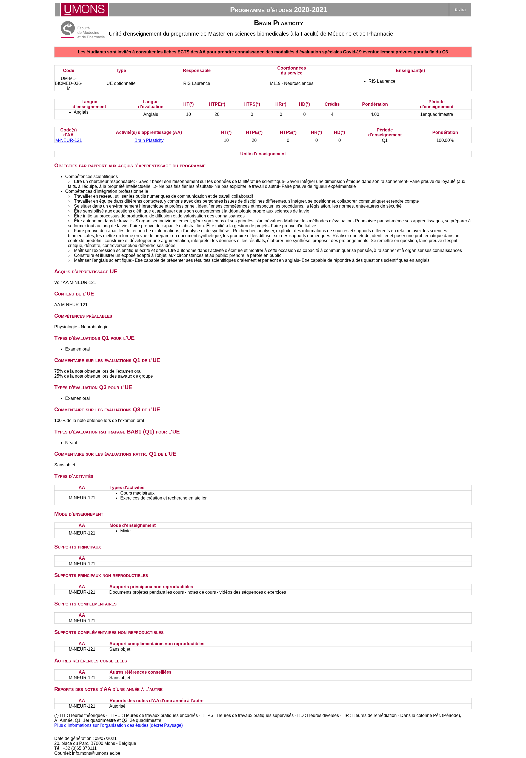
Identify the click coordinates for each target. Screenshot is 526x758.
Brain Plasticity (149, 140)
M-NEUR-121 (68, 140)
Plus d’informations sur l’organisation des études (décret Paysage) (118, 725)
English (460, 10)
